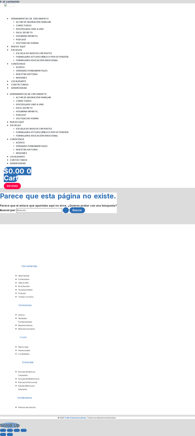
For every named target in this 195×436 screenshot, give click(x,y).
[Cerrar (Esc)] (24, 430)
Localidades (18, 81)
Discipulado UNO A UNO (30, 28)
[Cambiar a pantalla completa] (10, 430)
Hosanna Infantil (27, 36)
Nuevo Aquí (18, 46)
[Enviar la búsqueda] (66, 210)
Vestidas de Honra (27, 43)
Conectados (23, 25)
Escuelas (16, 49)
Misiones (21, 77)
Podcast (21, 39)
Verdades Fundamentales (31, 70)
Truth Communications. (75, 418)
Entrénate (28, 362)
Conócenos (18, 63)
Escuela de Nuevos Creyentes (34, 53)
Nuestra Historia (26, 74)
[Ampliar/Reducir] (3, 430)
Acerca (20, 67)
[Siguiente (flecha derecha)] (10, 434)
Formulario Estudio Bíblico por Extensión (42, 56)
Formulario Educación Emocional (37, 60)
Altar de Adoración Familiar (33, 21)
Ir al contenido (10, 1)
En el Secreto (24, 32)
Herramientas (29, 266)
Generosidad (19, 87)
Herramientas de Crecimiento (30, 18)
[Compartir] (17, 430)
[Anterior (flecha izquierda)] (3, 434)
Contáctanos (19, 84)
